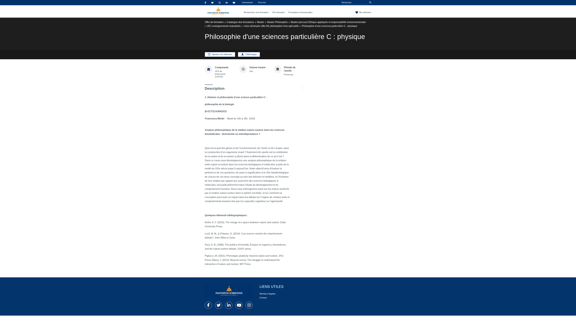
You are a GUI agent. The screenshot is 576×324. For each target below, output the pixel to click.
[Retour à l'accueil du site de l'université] (229, 291)
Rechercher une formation (256, 12)
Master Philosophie (277, 22)
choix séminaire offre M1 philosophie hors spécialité (271, 26)
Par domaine (278, 12)
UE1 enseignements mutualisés (224, 26)
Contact (263, 297)
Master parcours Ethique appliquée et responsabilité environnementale (328, 22)
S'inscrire (262, 2)
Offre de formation (214, 22)
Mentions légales (268, 293)
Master (260, 22)
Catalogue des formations (240, 22)
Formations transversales (300, 12)
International (247, 2)
